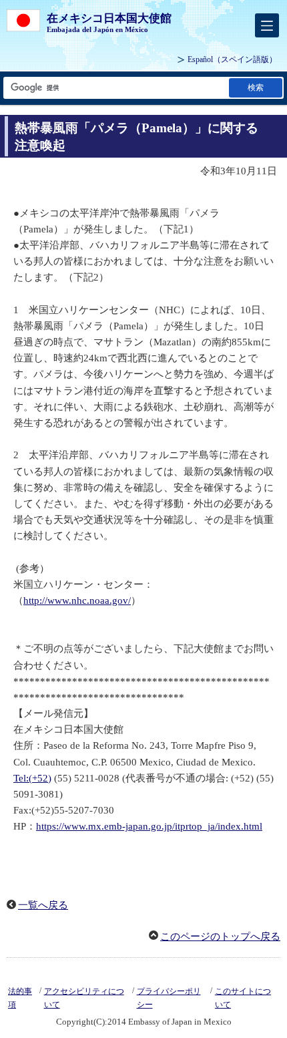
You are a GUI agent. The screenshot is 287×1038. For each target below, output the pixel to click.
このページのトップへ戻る (220, 936)
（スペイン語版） (232, 59)
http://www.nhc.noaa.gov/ (77, 600)
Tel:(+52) (32, 778)
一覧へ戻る (43, 905)
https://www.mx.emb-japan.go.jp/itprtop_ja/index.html (149, 826)
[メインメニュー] (267, 25)
